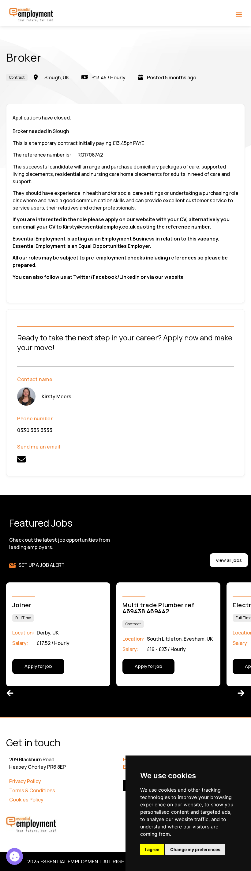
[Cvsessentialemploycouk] (21, 459)
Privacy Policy (25, 781)
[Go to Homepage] (31, 15)
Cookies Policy (26, 799)
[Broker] (14, 856)
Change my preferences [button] (195, 849)
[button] (239, 14)
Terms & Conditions (32, 790)
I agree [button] (152, 849)
